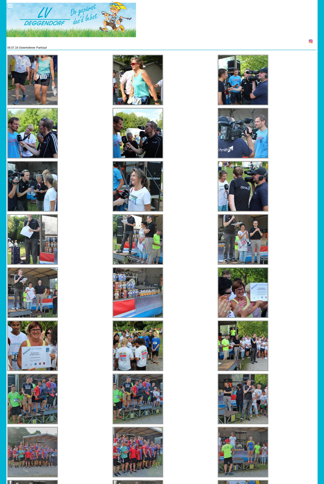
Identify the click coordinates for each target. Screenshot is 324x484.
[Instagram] (311, 41)
